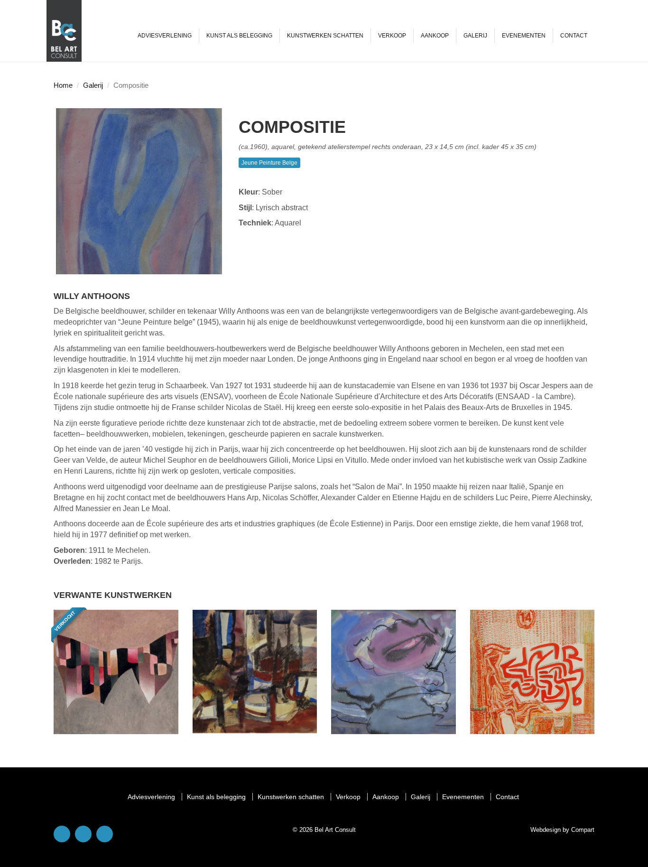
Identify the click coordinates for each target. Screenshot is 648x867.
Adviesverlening (165, 35)
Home (63, 85)
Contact (573, 35)
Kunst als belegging (239, 35)
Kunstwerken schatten (325, 35)
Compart (582, 829)
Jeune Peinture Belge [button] (269, 162)
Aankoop (435, 35)
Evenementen (524, 35)
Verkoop (392, 35)
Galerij (475, 35)
